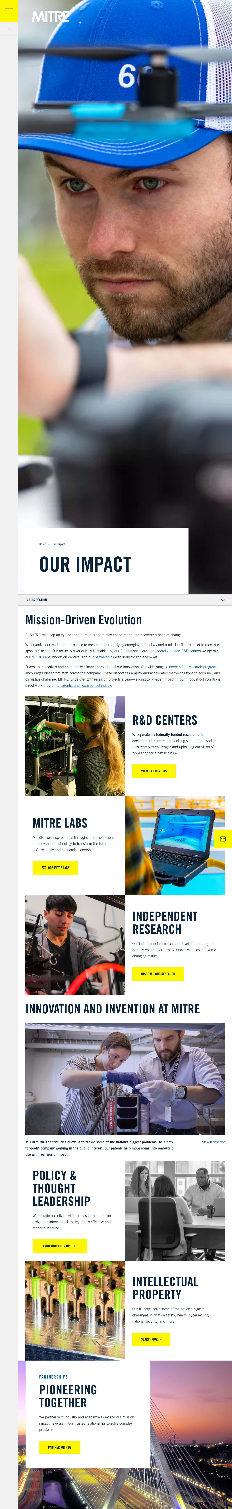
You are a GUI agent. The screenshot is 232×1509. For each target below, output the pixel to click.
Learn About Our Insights (60, 1246)
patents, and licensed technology (85, 685)
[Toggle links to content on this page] (125, 600)
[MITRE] (50, 16)
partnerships (104, 657)
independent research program (192, 667)
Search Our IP (151, 1339)
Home (42, 544)
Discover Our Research (158, 974)
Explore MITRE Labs (55, 868)
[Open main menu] (9, 11)
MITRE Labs (41, 657)
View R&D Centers (154, 771)
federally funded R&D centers (178, 651)
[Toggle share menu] (9, 29)
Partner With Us (59, 1447)
